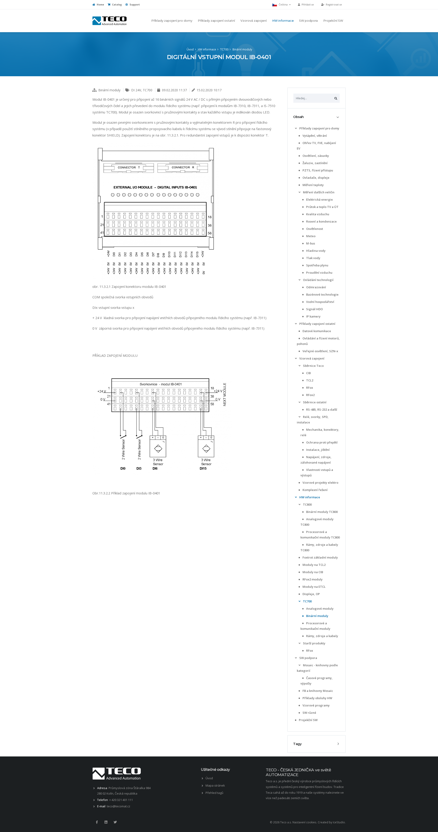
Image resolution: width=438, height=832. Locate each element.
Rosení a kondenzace (321, 221)
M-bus (310, 243)
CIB (308, 373)
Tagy (297, 744)
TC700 (224, 49)
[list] (296, 128)
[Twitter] (115, 822)
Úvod (190, 49)
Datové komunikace (316, 331)
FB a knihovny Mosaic (317, 691)
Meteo (310, 236)
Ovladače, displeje (315, 178)
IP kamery (313, 316)
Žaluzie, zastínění (315, 163)
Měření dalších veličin (318, 192)
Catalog (116, 4)
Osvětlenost (314, 229)
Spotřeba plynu (316, 265)
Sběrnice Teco (313, 366)
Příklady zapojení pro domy (171, 20)
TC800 (307, 504)
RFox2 (310, 395)
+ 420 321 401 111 (121, 800)
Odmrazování (315, 287)
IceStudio (339, 822)
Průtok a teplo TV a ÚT (322, 207)
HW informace (283, 20)
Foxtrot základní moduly (320, 557)
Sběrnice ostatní (314, 402)
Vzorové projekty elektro (320, 482)
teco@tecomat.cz (118, 806)
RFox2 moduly (312, 579)
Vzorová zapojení (253, 20)
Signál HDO (314, 309)
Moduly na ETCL (314, 587)
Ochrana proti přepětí (321, 442)
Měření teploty (313, 185)
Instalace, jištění (317, 450)
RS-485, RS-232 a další (321, 409)
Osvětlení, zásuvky (315, 156)
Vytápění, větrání (314, 136)
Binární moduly (242, 49)
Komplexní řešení (315, 490)
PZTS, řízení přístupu (317, 170)
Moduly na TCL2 (314, 565)
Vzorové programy (316, 705)
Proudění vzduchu (318, 272)
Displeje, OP (311, 594)
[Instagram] (106, 822)
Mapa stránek (215, 785)
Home (100, 4)
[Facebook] (97, 822)
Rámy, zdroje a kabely (321, 636)
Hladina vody (315, 251)
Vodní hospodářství (319, 302)
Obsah (298, 117)
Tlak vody (312, 258)
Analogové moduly (319, 608)
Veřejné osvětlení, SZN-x (320, 351)
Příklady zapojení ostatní (216, 20)
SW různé (309, 713)
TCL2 (309, 380)
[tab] (316, 117)
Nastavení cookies (304, 822)
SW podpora (308, 20)
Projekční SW (333, 20)
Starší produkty (313, 643)
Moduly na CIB (312, 572)
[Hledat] (336, 98)
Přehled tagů (214, 793)
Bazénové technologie (322, 294)
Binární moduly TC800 (321, 512)
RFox (309, 388)
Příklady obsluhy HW (317, 698)
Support (134, 4)
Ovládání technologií (318, 280)
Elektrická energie (319, 199)
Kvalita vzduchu (317, 214)
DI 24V (136, 90)
